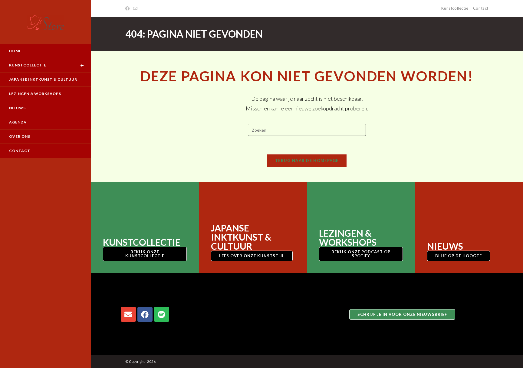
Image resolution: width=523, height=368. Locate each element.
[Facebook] (128, 8)
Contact (480, 8)
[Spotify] (161, 314)
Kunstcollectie (454, 8)
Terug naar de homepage (307, 160)
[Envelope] (128, 314)
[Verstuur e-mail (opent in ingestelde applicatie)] (135, 8)
